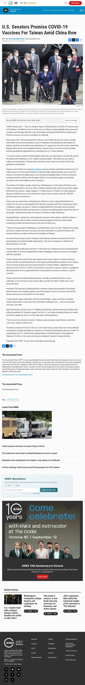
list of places (37, 169)
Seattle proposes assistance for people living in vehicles (23, 446)
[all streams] (82, 10)
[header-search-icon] (66, 3)
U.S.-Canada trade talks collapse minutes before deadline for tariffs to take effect (12, 612)
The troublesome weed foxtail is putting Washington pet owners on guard (29, 453)
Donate (76, 3)
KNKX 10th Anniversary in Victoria (42, 565)
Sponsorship (52, 657)
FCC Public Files (71, 660)
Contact (33, 644)
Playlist (50, 639)
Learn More (42, 577)
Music (9, 485)
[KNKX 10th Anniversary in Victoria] (42, 531)
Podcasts (51, 644)
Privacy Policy (36, 493)
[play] (5, 10)
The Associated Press (16, 39)
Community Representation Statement (71, 645)
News (18, 485)
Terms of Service (71, 651)
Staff (33, 648)
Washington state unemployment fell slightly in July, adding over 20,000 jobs (31, 460)
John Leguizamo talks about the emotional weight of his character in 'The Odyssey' (71, 601)
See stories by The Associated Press (17, 375)
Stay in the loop (48, 490)
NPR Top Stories (12, 400)
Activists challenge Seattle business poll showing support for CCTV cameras (31, 467)
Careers (51, 653)
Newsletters (52, 648)
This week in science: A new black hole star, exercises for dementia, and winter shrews (50, 602)
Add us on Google (71, 120)
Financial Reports (71, 639)
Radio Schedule (36, 657)
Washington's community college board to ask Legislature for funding (32, 601)
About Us (34, 639)
